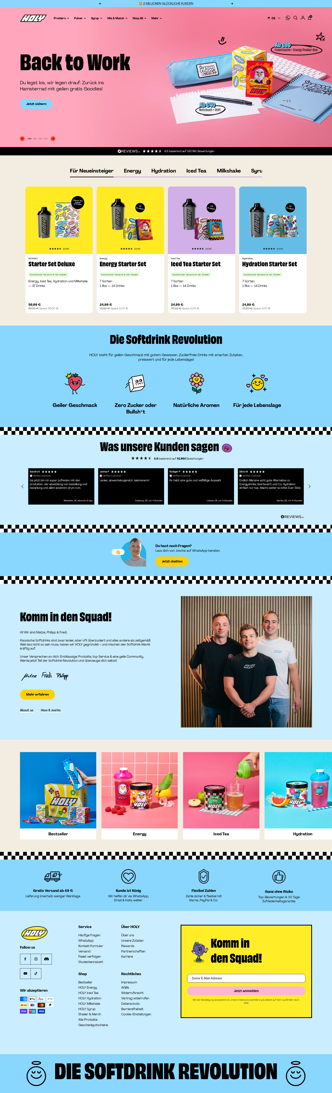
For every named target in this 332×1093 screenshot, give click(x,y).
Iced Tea (196, 171)
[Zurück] (22, 138)
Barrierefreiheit (132, 1009)
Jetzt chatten (172, 561)
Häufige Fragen (89, 935)
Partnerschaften (133, 951)
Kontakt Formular (90, 946)
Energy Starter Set (123, 265)
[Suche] (295, 18)
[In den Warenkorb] (84, 306)
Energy (132, 171)
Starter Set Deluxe (51, 265)
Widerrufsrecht (132, 993)
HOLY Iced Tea (88, 993)
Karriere (127, 957)
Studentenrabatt (90, 962)
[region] (166, 486)
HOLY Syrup (86, 1009)
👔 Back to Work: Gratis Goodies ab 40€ (166, 3)
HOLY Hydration (89, 998)
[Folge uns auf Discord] (46, 959)
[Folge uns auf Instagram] (36, 959)
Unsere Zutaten (132, 941)
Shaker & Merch (89, 1014)
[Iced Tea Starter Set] (201, 220)
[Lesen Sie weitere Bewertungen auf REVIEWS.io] (292, 517)
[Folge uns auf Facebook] (25, 959)
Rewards (127, 946)
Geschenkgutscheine (93, 1025)
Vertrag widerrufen (135, 998)
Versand (84, 951)
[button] (55, 249)
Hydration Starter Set (269, 265)
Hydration (163, 171)
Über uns (127, 935)
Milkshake (229, 171)
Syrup (258, 171)
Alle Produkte (87, 1020)
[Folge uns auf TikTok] (36, 973)
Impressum (129, 982)
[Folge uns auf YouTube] (25, 973)
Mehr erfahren (37, 683)
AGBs (125, 988)
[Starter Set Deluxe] (59, 220)
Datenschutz (130, 1004)
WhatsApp (86, 941)
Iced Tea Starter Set (196, 265)
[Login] (303, 18)
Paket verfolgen (89, 957)
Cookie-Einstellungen (136, 1014)
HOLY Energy (87, 988)
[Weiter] (53, 138)
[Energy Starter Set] (130, 220)
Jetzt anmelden (246, 991)
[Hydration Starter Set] (273, 220)
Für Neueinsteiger (92, 171)
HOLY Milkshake (89, 1004)
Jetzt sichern (36, 104)
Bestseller (85, 982)
